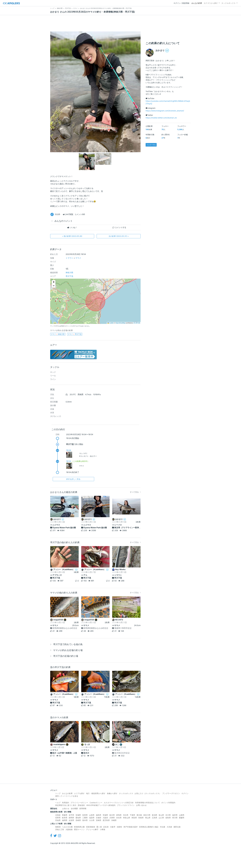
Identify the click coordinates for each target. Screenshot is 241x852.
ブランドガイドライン (126, 805)
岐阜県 (64, 818)
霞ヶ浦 (99, 827)
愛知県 (78, 818)
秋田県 (85, 815)
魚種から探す (112, 793)
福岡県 (64, 820)
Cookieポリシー (96, 802)
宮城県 (78, 815)
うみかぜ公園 (67, 827)
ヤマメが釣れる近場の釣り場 (68, 650)
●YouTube (150, 98)
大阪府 (105, 818)
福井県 (174, 815)
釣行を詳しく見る (73, 479)
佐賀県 (71, 820)
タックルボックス (228, 3)
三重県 (85, 818)
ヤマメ (78, 258)
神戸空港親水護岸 (131, 827)
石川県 (168, 815)
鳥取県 (134, 818)
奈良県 (119, 818)
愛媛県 (181, 818)
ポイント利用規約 (168, 802)
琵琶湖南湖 (90, 827)
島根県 (141, 818)
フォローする (151, 145)
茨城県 (105, 815)
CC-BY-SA (137, 323)
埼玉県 (125, 815)
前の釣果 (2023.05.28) (72, 236)
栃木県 (112, 815)
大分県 (91, 820)
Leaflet (111, 323)
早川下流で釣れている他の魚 (68, 644)
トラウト (69, 258)
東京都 (139, 815)
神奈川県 (69, 272)
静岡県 (71, 818)
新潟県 (154, 815)
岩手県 (71, 815)
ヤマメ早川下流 (74, 334)
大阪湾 (112, 827)
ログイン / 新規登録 (181, 3)
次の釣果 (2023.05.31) (119, 236)
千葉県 (132, 815)
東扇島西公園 (79, 827)
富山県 (161, 815)
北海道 (58, 815)
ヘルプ (58, 802)
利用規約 (65, 802)
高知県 (58, 820)
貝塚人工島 (59, 829)
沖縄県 (113, 820)
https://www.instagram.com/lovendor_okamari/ (165, 111)
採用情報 (82, 808)
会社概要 (74, 808)
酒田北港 (176, 827)
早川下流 (69, 276)
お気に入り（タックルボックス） (148, 793)
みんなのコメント (63, 221)
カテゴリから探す (211, 3)
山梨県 (181, 815)
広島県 (154, 818)
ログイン (185, 793)
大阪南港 (69, 829)
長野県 (58, 818)
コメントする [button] (120, 227)
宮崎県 (98, 820)
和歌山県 (126, 818)
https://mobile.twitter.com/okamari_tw (161, 118)
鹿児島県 (106, 820)
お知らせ (65, 808)
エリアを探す (79, 793)
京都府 (98, 818)
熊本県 (85, 820)
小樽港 (102, 829)
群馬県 (119, 815)
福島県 (98, 815)
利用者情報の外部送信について (147, 802)
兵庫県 (112, 818)
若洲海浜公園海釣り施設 (148, 827)
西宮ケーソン (79, 829)
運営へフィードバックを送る (66, 796)
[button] (53, 282)
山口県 (161, 818)
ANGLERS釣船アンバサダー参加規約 (100, 805)
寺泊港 (162, 827)
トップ (58, 793)
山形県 (91, 815)
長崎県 (78, 820)
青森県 (64, 815)
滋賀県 (91, 818)
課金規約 (81, 805)
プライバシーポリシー (79, 802)
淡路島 (119, 827)
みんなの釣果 (196, 3)
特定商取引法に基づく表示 (65, 805)
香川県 (174, 818)
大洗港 (169, 827)
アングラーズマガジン (171, 793)
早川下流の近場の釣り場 (65, 656)
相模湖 (58, 827)
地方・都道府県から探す (95, 793)
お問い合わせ (141, 805)
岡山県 (147, 818)
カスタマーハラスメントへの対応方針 (119, 802)
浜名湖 (105, 827)
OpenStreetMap (120, 323)
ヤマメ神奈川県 (58, 334)
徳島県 (168, 818)
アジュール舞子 (92, 829)
